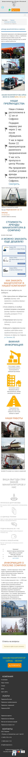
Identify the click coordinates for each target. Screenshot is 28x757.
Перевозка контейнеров (7, 718)
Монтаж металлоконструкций (9, 721)
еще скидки (16, 558)
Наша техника (5, 682)
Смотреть (14, 183)
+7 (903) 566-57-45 (6, 741)
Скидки (3, 685)
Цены (2, 688)
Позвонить (16, 10)
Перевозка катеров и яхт (8, 724)
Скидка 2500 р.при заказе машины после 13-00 (17, 259)
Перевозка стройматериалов (9, 702)
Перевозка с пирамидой (7, 705)
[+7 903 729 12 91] (9, 10)
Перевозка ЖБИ (5, 708)
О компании (4, 679)
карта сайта (4, 691)
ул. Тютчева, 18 (9, 337)
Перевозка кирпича (6, 715)
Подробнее (21, 253)
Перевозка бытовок (6, 699)
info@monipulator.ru (6, 745)
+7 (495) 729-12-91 (6, 737)
